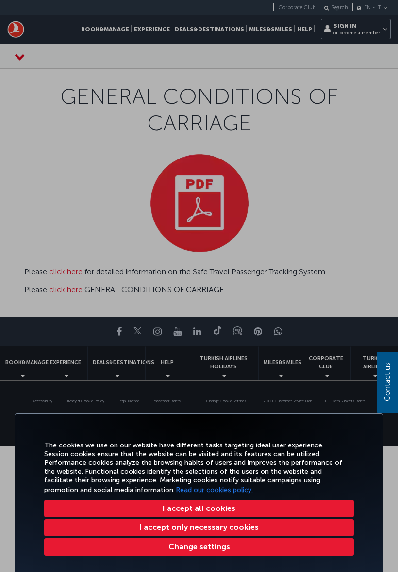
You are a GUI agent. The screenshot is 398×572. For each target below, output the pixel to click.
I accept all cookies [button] (199, 508)
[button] (199, 547)
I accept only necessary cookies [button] (199, 527)
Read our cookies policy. (214, 490)
